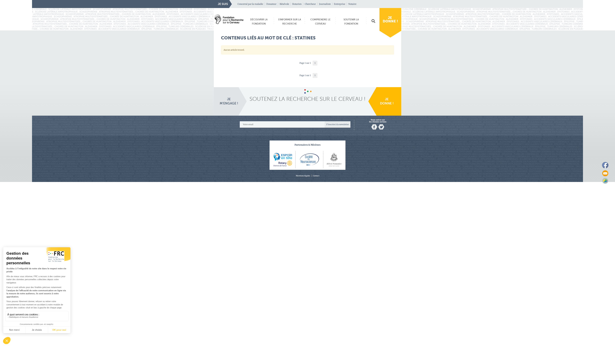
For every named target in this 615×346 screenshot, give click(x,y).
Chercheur (310, 4)
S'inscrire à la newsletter (337, 124)
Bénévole (284, 4)
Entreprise (339, 4)
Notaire (352, 4)
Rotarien (297, 4)
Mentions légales (303, 176)
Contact (316, 176)
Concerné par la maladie (250, 4)
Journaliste (325, 4)
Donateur (271, 4)
